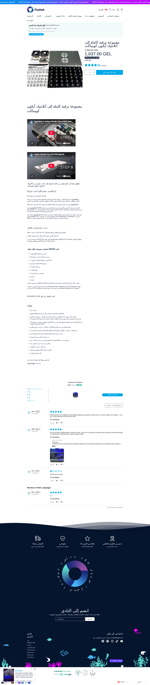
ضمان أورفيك (30, 654)
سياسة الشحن (88, 60)
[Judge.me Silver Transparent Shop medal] (85, 673)
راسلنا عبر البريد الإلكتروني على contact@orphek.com (108, 638)
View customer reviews (36, 34)
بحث (28, 640)
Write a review (112, 395)
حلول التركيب (31, 363)
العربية (100, 9)
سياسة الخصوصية (31, 647)
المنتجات (48, 16)
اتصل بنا (29, 645)
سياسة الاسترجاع (31, 650)
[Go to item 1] (75, 394)
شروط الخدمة (30, 657)
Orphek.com (31, 642)
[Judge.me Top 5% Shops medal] (92, 673)
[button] (112, 9)
